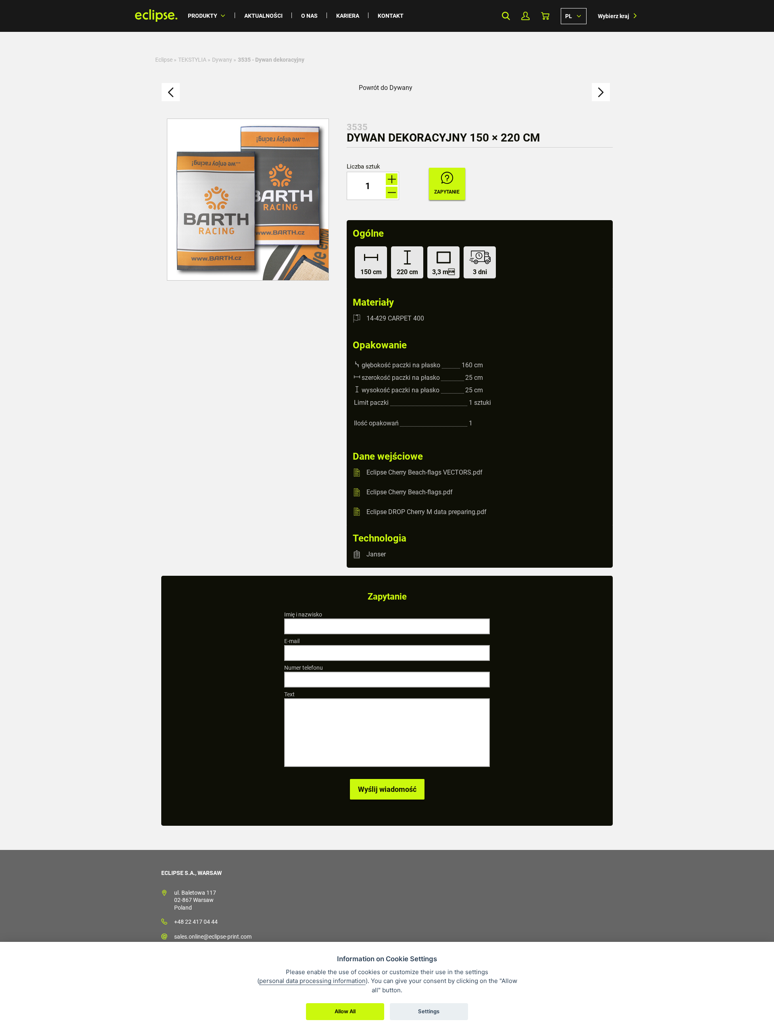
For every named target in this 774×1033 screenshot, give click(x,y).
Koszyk (545, 16)
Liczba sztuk (363, 167)
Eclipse (164, 59)
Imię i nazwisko (303, 614)
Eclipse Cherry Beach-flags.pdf (409, 492)
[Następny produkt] (601, 92)
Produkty (202, 15)
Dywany (222, 59)
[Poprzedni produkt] (171, 92)
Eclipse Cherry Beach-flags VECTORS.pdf (424, 472)
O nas (309, 15)
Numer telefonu (303, 668)
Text (289, 694)
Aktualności (263, 15)
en (573, 15)
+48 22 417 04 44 (196, 921)
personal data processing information (312, 981)
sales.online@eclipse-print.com (213, 936)
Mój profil (525, 16)
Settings (428, 1011)
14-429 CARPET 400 (395, 318)
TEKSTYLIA (192, 59)
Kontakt (391, 15)
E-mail (292, 641)
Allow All (345, 1011)
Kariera (347, 15)
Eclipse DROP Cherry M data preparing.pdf (426, 511)
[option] (248, 200)
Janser (376, 554)
